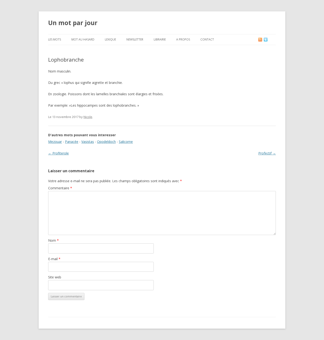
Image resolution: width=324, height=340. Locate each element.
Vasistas (87, 141)
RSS (260, 39)
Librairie (160, 39)
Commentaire (60, 188)
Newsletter (134, 39)
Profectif (267, 153)
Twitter (269, 39)
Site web (54, 277)
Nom (53, 240)
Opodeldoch (106, 141)
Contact (207, 39)
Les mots (54, 39)
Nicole (87, 117)
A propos (183, 39)
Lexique (110, 39)
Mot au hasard (82, 39)
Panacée (71, 141)
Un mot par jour (72, 22)
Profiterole (58, 153)
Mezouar (55, 141)
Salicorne (126, 141)
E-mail (54, 259)
